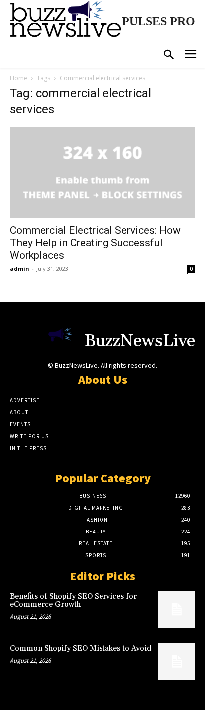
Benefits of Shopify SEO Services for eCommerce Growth (73, 601)
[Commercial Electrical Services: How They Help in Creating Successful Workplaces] (102, 172)
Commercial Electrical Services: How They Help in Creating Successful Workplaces (95, 242)
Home (18, 78)
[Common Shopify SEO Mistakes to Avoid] (176, 661)
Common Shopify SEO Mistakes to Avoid (80, 648)
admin (19, 268)
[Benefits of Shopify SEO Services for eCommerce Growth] (176, 609)
